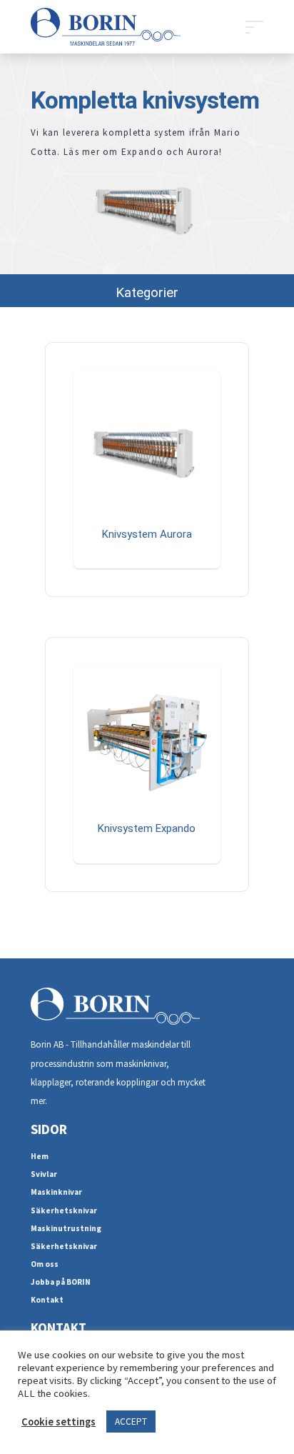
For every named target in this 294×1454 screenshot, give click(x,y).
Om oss (45, 1264)
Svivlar (44, 1174)
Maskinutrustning (66, 1228)
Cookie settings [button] (58, 1421)
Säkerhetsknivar (64, 1210)
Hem (40, 1156)
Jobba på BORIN (61, 1282)
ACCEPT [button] (131, 1421)
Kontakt (47, 1300)
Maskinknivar (56, 1192)
